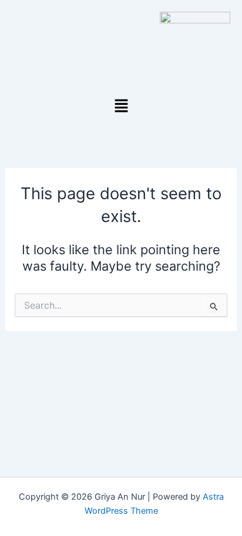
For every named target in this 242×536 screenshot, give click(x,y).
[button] (121, 106)
